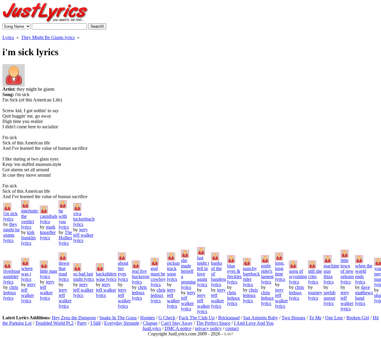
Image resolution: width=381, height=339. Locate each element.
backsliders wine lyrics (106, 276)
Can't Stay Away (177, 323)
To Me (315, 317)
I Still (95, 323)
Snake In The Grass (118, 317)
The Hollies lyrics (65, 238)
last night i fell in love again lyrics (203, 271)
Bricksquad (229, 317)
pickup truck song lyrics (173, 271)
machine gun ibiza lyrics (331, 273)
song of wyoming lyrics (298, 276)
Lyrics (8, 37)
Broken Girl (357, 317)
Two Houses (293, 317)
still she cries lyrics (315, 276)
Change (150, 323)
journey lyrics (315, 295)
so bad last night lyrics (83, 276)
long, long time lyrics (280, 271)
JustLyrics (151, 328)
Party (82, 323)
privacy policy (208, 328)
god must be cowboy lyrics (158, 276)
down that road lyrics (64, 271)
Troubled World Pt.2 (54, 323)
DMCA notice (178, 328)
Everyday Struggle (121, 323)
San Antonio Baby (260, 317)
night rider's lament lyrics (267, 273)
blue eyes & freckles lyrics (234, 273)
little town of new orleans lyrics (347, 271)
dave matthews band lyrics (364, 295)
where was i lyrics (27, 274)
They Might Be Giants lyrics (48, 37)
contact (232, 328)
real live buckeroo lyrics (140, 276)
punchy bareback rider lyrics (251, 276)
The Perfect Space (213, 323)
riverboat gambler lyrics (11, 276)
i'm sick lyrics (10, 216)
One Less (334, 317)
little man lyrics (48, 274)
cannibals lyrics (48, 219)
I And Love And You (254, 323)
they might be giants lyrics (11, 232)
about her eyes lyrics (123, 271)
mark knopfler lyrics (48, 232)
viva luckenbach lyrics (84, 219)
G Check (166, 317)
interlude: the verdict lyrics (30, 218)
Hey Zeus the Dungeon (74, 317)
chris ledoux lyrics (10, 293)
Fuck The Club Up (197, 317)
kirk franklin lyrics (28, 238)
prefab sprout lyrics (329, 298)
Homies (147, 317)
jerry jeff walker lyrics (83, 235)
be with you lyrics (64, 218)
